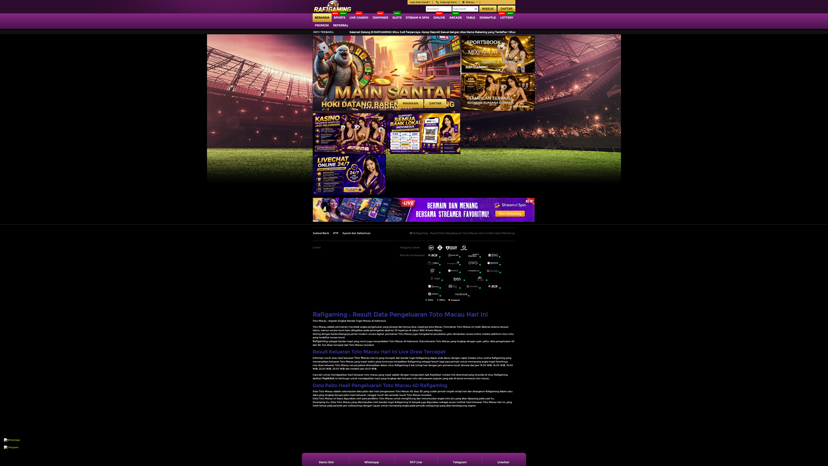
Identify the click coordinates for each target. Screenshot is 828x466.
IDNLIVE (439, 17)
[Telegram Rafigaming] (11, 453)
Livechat (503, 462)
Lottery (506, 17)
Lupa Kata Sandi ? (420, 2)
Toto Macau (362, 357)
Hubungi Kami (448, 2)
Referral (340, 25)
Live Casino (359, 17)
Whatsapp (371, 462)
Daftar (506, 9)
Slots (396, 17)
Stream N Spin (417, 17)
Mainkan (410, 103)
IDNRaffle (488, 17)
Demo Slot (326, 462)
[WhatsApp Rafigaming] (12, 445)
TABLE (470, 17)
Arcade (455, 17)
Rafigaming (320, 341)
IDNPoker (380, 17)
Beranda (322, 17)
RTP (335, 233)
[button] (362, 108)
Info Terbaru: (323, 32)
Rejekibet (328, 378)
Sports (339, 17)
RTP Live (416, 462)
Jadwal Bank (321, 233)
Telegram (460, 462)
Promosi (322, 25)
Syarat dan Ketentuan (356, 233)
